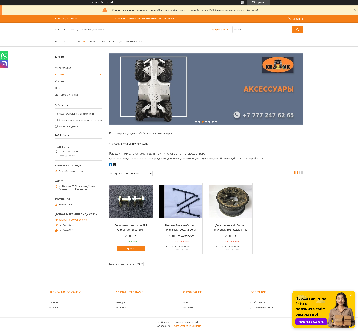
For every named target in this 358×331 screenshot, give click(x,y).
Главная (60, 41)
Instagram (121, 302)
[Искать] (297, 29)
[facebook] (110, 165)
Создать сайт (96, 2)
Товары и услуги (124, 133)
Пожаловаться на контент (186, 325)
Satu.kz (196, 322)
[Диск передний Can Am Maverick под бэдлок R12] (230, 201)
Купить (131, 248)
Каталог (75, 41)
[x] (114, 165)
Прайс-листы (258, 302)
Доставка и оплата (130, 41)
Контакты (108, 41)
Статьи (59, 81)
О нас (58, 88)
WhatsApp (122, 307)
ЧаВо (93, 41)
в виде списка (301, 173)
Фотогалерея (63, 67)
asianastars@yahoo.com (73, 219)
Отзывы (188, 307)
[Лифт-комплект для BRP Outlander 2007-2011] (131, 201)
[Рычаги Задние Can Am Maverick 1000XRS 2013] (180, 201)
